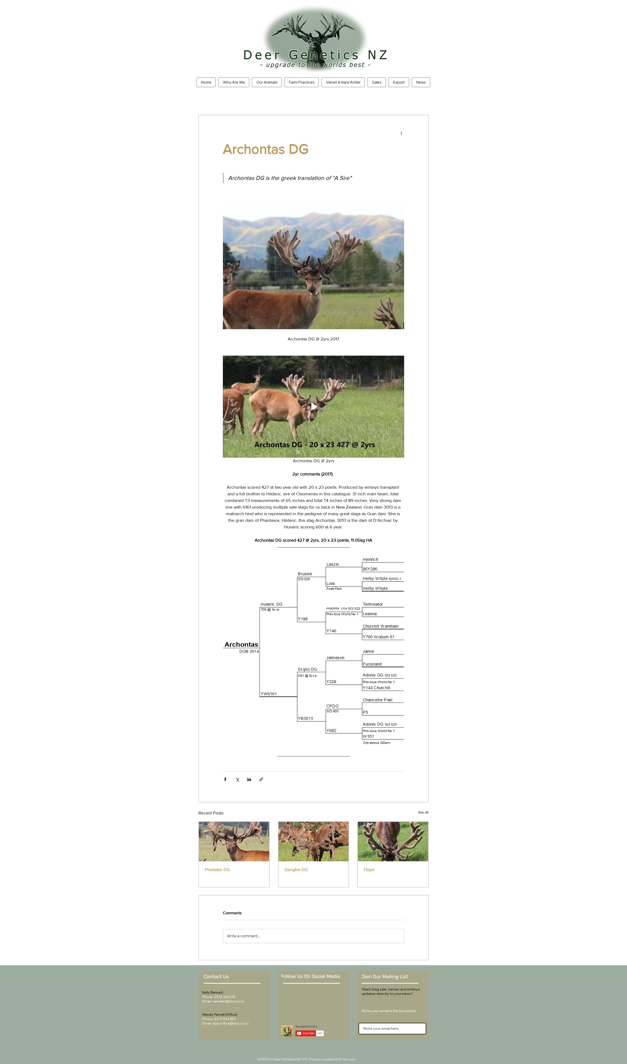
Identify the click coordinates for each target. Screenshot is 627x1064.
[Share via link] (261, 779)
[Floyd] (393, 841)
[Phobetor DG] (234, 841)
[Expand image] (313, 268)
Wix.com (349, 1059)
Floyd (369, 869)
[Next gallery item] (398, 268)
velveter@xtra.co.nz (228, 1001)
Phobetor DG (217, 869)
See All (423, 812)
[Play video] (313, 407)
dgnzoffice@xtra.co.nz (230, 1023)
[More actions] (401, 133)
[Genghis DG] (313, 841)
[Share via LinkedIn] (249, 779)
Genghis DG (296, 869)
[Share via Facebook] (225, 779)
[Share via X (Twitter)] (237, 779)
